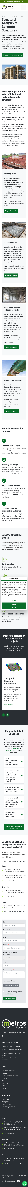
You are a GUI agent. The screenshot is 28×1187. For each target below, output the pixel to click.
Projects (4, 1078)
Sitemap (23, 1175)
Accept (14, 607)
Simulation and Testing (8, 1071)
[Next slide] (7, 715)
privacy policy (9, 994)
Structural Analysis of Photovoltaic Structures (12, 1050)
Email (5, 937)
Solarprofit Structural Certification (10, 681)
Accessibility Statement (8, 1107)
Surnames (6, 929)
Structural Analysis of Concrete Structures (11, 1054)
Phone (5, 945)
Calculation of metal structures (11, 1046)
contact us (10, 750)
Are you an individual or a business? (11, 953)
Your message (8, 970)
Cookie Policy (6, 1099)
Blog (3, 1081)
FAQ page (16, 748)
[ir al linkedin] (2, 1036)
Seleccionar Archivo (11, 985)
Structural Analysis (6, 16)
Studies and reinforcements (10, 1076)
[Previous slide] (3, 715)
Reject (14, 604)
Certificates (5, 1073)
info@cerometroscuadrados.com (13, 2)
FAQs (3, 1086)
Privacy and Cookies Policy (9, 596)
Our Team (5, 1083)
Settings (14, 600)
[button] (14, 761)
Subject (5, 962)
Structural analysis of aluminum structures (11, 1059)
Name (5, 922)
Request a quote (10, 998)
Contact (4, 1088)
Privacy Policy (6, 1102)
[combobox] (5, 948)
